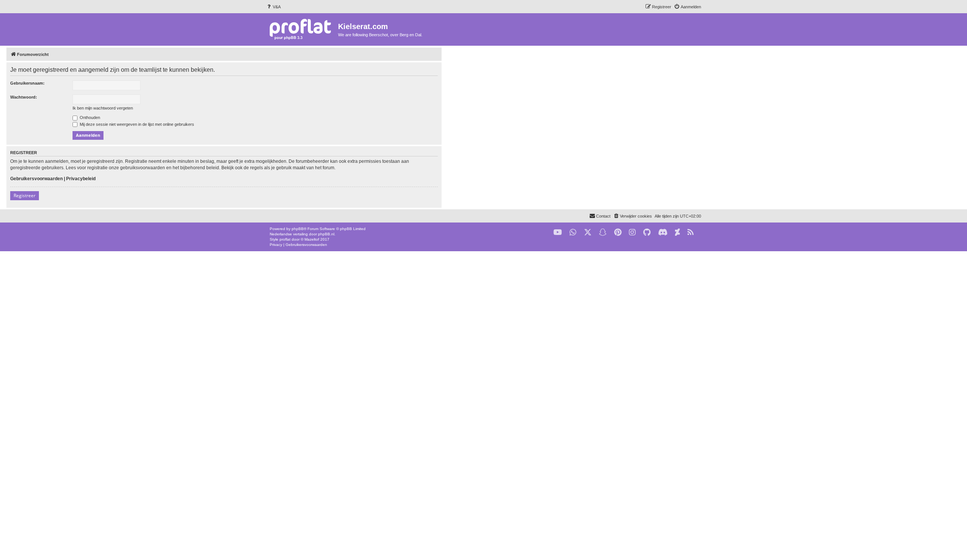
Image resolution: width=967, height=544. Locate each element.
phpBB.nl (326, 234)
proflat (285, 239)
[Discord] (662, 232)
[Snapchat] (603, 232)
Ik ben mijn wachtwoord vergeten (103, 108)
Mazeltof (311, 239)
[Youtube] (557, 232)
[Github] (646, 232)
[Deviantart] (677, 232)
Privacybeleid (81, 178)
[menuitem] (273, 6)
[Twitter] (587, 232)
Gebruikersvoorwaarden (36, 178)
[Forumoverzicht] (302, 29)
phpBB (298, 229)
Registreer (25, 195)
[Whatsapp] (573, 232)
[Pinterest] (617, 232)
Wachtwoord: (23, 97)
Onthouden (89, 117)
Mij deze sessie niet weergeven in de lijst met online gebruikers (136, 124)
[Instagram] (632, 232)
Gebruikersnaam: (27, 83)
